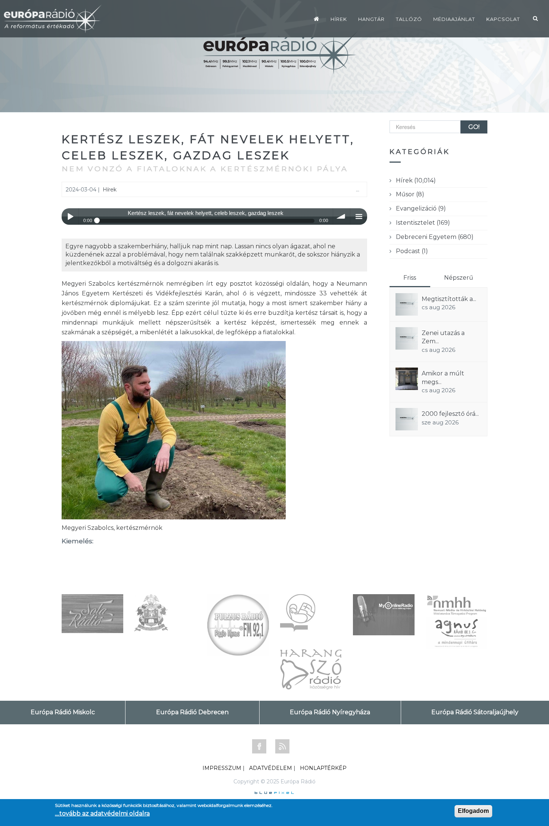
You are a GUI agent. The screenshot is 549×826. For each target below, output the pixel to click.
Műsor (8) (410, 194)
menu (358, 216)
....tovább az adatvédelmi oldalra (102, 813)
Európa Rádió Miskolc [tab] (63, 712)
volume (341, 216)
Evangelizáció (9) (421, 208)
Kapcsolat (503, 19)
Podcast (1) (412, 251)
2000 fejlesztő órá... (450, 413)
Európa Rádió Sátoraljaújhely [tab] (474, 712)
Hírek (339, 19)
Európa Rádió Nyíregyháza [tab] (330, 712)
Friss (409, 277)
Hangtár (371, 19)
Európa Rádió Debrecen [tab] (192, 712)
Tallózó (409, 19)
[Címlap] (316, 18)
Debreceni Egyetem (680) (435, 236)
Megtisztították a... (449, 299)
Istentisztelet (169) (423, 222)
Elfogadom (473, 811)
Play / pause (70, 216)
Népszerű (458, 277)
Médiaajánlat (454, 19)
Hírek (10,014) (416, 180)
